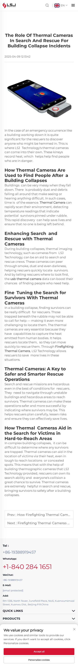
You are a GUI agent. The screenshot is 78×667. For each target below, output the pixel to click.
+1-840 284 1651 (27, 567)
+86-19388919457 (19, 552)
